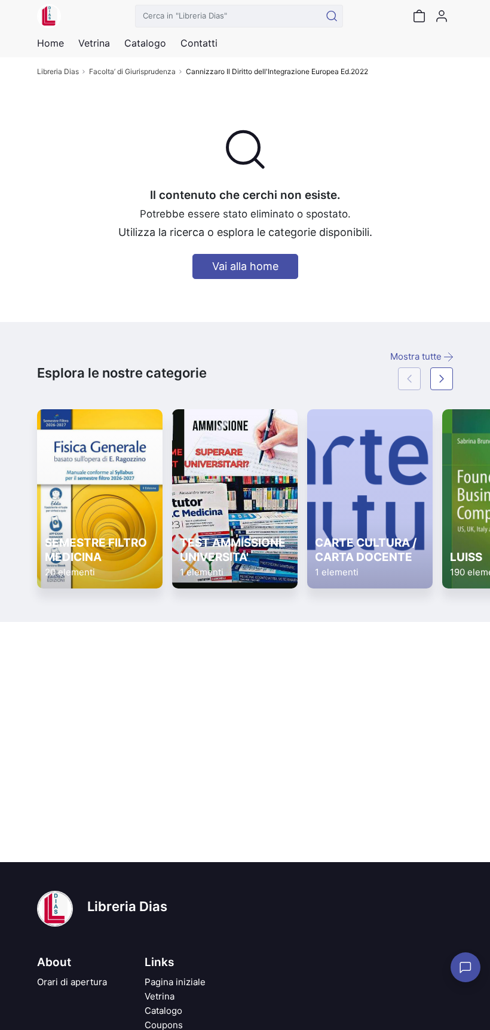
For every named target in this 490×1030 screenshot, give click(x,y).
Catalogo (145, 43)
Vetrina (159, 996)
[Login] (441, 16)
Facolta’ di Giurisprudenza (132, 71)
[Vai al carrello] (419, 16)
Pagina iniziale (175, 982)
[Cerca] (331, 16)
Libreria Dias (58, 71)
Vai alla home (245, 266)
